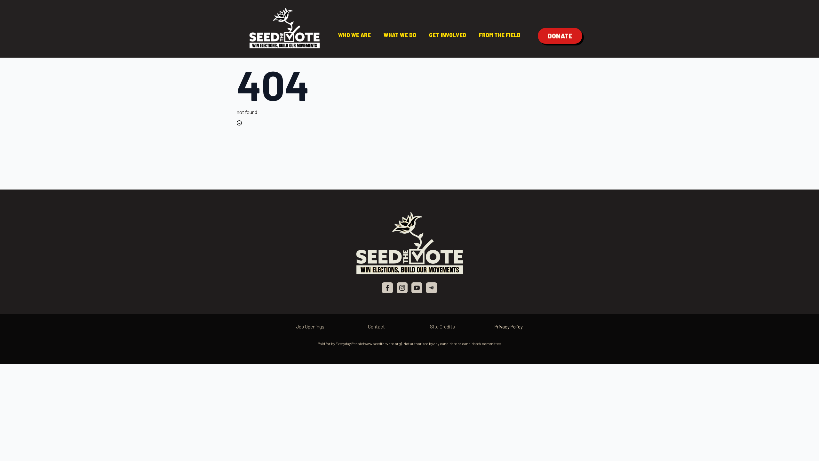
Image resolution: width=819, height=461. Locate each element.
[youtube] (416, 287)
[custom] (431, 287)
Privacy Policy (509, 326)
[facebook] (387, 287)
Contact (376, 326)
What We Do (400, 34)
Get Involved (447, 34)
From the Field (500, 34)
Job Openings (310, 326)
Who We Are (354, 34)
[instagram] (402, 287)
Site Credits (442, 326)
